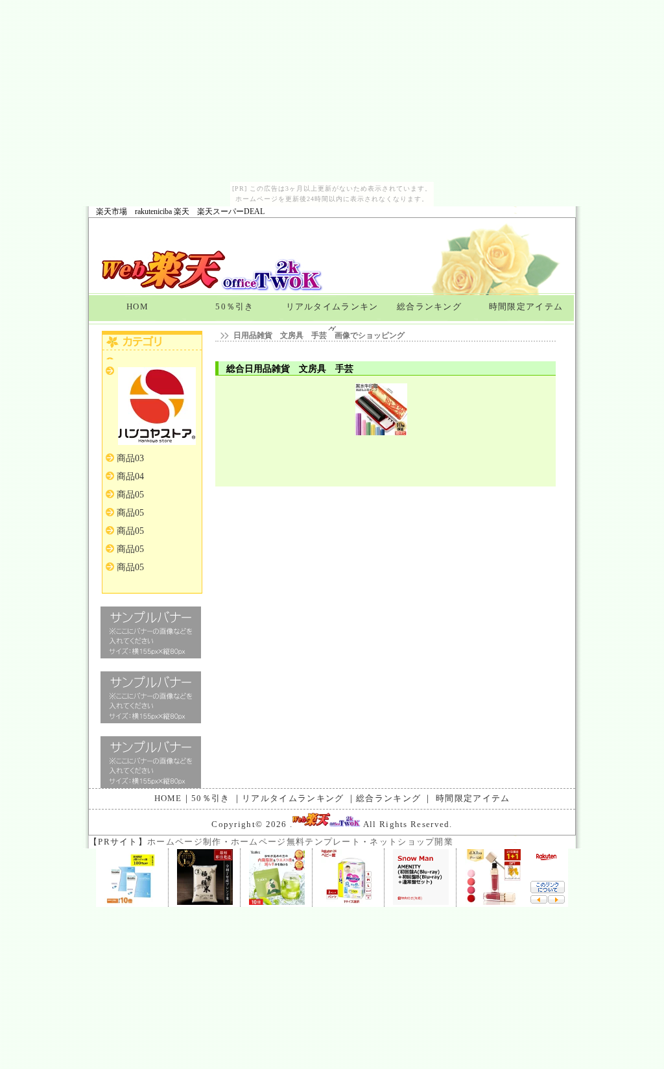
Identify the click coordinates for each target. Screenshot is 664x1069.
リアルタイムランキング (332, 313)
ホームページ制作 (184, 842)
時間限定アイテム (526, 306)
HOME (168, 798)
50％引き (234, 306)
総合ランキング (429, 306)
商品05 (130, 494)
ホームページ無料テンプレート (296, 842)
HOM (137, 306)
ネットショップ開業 (411, 842)
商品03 (130, 458)
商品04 (130, 476)
